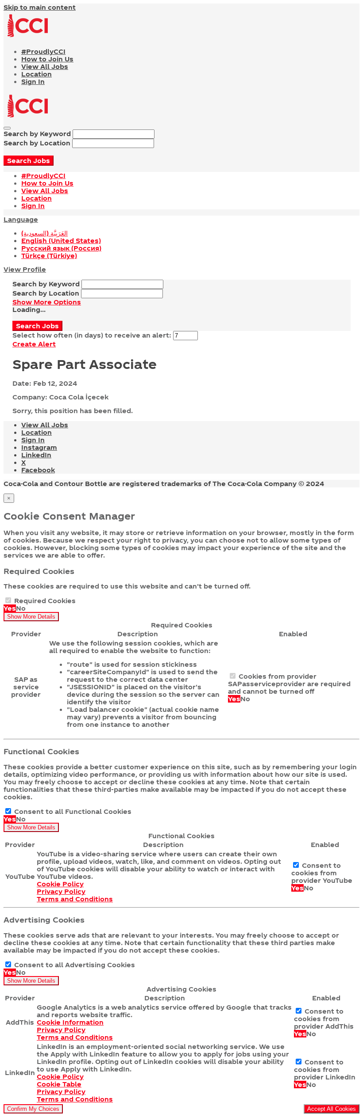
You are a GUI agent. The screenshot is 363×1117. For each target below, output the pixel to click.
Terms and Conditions (75, 899)
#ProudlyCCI (43, 51)
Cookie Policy (60, 884)
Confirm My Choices (33, 1109)
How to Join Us (47, 59)
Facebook (38, 470)
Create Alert (34, 344)
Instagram (39, 447)
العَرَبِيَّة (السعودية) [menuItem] (44, 233)
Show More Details (31, 616)
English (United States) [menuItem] (61, 240)
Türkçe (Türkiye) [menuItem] (49, 255)
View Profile (25, 269)
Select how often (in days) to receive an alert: (91, 335)
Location (36, 74)
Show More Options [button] (46, 302)
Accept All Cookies (331, 1109)
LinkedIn (36, 455)
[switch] (8, 600)
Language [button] (21, 219)
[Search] (7, 128)
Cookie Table (59, 1084)
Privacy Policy (61, 891)
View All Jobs (44, 66)
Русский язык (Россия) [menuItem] (61, 248)
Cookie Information (70, 1022)
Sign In (33, 81)
